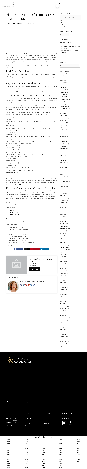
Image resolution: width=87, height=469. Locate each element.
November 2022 (64, 143)
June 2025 (62, 101)
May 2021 (62, 174)
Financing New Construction (67, 59)
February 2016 (63, 285)
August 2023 (63, 125)
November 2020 (64, 181)
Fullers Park (12, 210)
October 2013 (63, 341)
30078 (26, 461)
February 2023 (63, 139)
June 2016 (62, 277)
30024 (8, 454)
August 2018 (63, 230)
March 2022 (63, 158)
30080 (26, 463)
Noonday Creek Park (14, 214)
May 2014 (62, 324)
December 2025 (64, 92)
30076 (26, 459)
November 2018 (64, 223)
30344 (78, 439)
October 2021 (63, 167)
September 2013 (64, 343)
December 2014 (64, 310)
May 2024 (62, 113)
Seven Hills (43, 61)
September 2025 (64, 99)
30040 (8, 461)
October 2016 (63, 268)
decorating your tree (18, 184)
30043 (8, 465)
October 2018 (63, 226)
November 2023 (64, 118)
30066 (26, 450)
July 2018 (62, 233)
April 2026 (62, 82)
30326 (60, 452)
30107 (43, 454)
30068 (26, 454)
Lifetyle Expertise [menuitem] (48, 413)
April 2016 (62, 280)
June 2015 (62, 299)
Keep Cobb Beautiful (51, 190)
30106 (43, 452)
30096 (43, 443)
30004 (8, 441)
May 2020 (62, 190)
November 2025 (64, 94)
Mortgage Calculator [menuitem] (67, 418)
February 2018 (63, 245)
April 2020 (62, 193)
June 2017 (62, 256)
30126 (43, 463)
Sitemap (8, 429)
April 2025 (62, 104)
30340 (61, 467)
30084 (26, 467)
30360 (78, 448)
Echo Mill (22, 63)
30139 (60, 439)
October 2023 (63, 120)
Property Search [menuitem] (42, 3)
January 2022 (63, 162)
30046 (26, 439)
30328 (60, 456)
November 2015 (64, 292)
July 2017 (62, 254)
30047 (26, 441)
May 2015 (62, 301)
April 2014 (62, 327)
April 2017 (62, 259)
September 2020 (64, 183)
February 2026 (63, 87)
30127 (43, 465)
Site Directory (10, 425)
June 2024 (62, 111)
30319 (60, 448)
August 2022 (63, 150)
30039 (8, 459)
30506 (78, 452)
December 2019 (64, 202)
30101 (43, 447)
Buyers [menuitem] (30, 3)
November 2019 (64, 205)
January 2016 (63, 287)
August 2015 (63, 296)
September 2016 (64, 270)
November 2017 (64, 247)
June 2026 (62, 78)
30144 (60, 443)
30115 (43, 458)
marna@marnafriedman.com (13, 413)
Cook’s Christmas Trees (12, 172)
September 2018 (64, 228)
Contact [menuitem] (64, 3)
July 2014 (62, 322)
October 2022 (63, 146)
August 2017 (63, 252)
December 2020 (64, 179)
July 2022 (62, 153)
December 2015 (64, 289)
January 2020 (63, 200)
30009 (8, 445)
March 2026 (63, 85)
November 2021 (64, 165)
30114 (43, 456)
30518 (78, 458)
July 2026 (62, 75)
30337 (60, 463)
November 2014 (64, 313)
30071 (26, 456)
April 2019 (62, 216)
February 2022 (63, 160)
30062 (26, 447)
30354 (78, 447)
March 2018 (63, 242)
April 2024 (62, 115)
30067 (26, 452)
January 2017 (63, 263)
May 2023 (62, 132)
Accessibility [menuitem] (28, 423)
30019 (8, 450)
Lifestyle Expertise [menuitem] (22, 3)
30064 (26, 448)
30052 (26, 443)
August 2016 (63, 273)
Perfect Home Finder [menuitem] (67, 413)
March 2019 (63, 219)
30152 (60, 445)
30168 (60, 447)
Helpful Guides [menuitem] (47, 423)
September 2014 (64, 317)
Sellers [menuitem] (35, 3)
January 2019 (63, 221)
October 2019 (63, 207)
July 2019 (62, 209)
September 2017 (64, 249)
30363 (78, 450)
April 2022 (62, 155)
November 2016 (64, 266)
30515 (78, 454)
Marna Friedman (11, 23)
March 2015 (63, 303)
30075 (26, 458)
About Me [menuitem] (27, 413)
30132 (43, 467)
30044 (8, 467)
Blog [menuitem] (59, 3)
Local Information (20, 23)
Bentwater (16, 63)
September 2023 (64, 122)
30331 (60, 459)
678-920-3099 (11, 415)
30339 (60, 465)
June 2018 (62, 235)
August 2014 (63, 320)
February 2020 (63, 198)
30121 (43, 461)
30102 (43, 448)
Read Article (34, 269)
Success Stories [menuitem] (29, 418)
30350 (78, 445)
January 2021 (63, 176)
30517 (78, 456)
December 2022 (64, 141)
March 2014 (63, 329)
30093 (43, 441)
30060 (26, 445)
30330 (60, 458)
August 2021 (63, 169)
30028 (8, 458)
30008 (8, 443)
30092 (43, 439)
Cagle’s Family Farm (22, 156)
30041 (8, 463)
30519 (78, 459)
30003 (8, 439)
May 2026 (62, 80)
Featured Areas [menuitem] (52, 3)
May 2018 (62, 238)
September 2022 (64, 148)
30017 (8, 448)
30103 (43, 450)
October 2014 (63, 315)
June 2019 (62, 212)
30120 (43, 459)
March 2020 (63, 195)
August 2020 (63, 186)
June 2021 (62, 172)
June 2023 (62, 129)
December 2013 (64, 336)
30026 (8, 456)
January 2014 (63, 334)
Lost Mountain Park (14, 212)
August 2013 (63, 346)
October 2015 (63, 294)
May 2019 (62, 214)
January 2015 (63, 308)
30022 (8, 452)
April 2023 (62, 134)
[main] (43, 180)
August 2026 (63, 73)
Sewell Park (12, 216)
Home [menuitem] (26, 415)
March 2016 (63, 282)
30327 (60, 454)
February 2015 (63, 306)
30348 (78, 441)
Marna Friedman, (32, 281)
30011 (8, 447)
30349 (78, 443)
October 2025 (63, 96)
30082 (26, 465)
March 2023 (63, 136)
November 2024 (64, 108)
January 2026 (63, 89)
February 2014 (63, 332)
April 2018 (62, 240)
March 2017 (63, 261)
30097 (43, 445)
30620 (78, 461)
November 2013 (64, 339)
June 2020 (62, 188)
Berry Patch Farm (15, 116)
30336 (60, 461)
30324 (60, 450)
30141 (60, 441)
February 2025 (63, 106)
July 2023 (62, 127)
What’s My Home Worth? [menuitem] (68, 415)
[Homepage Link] (8, 4)
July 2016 (62, 275)
